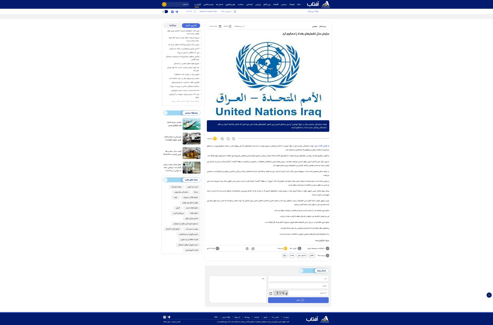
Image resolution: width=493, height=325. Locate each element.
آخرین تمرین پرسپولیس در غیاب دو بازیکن (184, 48)
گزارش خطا (293, 248)
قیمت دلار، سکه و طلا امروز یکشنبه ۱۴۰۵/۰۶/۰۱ (172, 153)
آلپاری (178, 208)
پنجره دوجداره (176, 187)
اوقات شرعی (226, 317)
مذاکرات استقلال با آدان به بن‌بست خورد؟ (184, 86)
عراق (284, 255)
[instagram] (172, 11)
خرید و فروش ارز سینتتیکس (188, 234)
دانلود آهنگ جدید (192, 208)
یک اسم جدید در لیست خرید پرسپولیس (185, 90)
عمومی (314, 26)
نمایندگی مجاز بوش (181, 192)
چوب (175, 197)
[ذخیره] (252, 248)
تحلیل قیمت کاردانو (173, 229)
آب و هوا (237, 317)
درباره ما (286, 317)
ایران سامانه (166, 322)
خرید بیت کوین (192, 187)
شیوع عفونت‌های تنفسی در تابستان (186, 63)
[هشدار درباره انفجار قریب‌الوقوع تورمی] (191, 123)
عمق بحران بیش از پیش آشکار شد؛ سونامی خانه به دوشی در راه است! (172, 167)
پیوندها (247, 317)
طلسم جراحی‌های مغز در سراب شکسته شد (184, 78)
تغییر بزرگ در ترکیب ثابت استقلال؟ (186, 74)
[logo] (319, 4)
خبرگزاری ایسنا (320, 240)
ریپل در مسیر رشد (192, 229)
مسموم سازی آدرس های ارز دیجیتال (186, 223)
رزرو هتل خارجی (178, 213)
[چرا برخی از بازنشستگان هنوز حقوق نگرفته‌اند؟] (191, 138)
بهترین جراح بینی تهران (190, 202)
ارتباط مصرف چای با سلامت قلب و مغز (185, 101)
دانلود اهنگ (194, 213)
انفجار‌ (312, 255)
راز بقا (196, 192)
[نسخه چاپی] (246, 248)
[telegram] (176, 11)
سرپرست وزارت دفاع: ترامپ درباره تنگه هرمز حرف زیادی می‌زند (184, 39)
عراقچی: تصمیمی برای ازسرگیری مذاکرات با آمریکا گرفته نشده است (296, 16)
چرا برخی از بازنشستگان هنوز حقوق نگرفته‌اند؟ (172, 138)
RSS (216, 317)
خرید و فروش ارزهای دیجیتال (188, 245)
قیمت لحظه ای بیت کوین (189, 239)
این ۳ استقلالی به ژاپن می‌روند (188, 52)
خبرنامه (256, 317)
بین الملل (322, 26)
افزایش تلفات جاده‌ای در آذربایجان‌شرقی (185, 82)
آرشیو (265, 317)
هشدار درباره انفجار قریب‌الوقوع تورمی (174, 124)
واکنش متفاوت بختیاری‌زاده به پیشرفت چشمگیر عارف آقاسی (182, 58)
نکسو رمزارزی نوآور (191, 218)
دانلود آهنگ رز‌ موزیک (190, 197)
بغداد (292, 255)
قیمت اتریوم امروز (192, 250)
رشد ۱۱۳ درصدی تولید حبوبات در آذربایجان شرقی (184, 96)
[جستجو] (164, 4)
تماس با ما (275, 317)
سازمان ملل (302, 255)
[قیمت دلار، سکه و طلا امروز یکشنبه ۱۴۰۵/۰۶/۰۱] (191, 152)
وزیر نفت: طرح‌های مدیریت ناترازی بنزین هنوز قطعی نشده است (183, 32)
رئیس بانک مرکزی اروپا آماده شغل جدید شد (183, 44)
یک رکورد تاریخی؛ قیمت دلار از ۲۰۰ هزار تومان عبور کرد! (183, 69)
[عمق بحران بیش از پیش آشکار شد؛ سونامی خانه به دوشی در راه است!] (191, 167)
